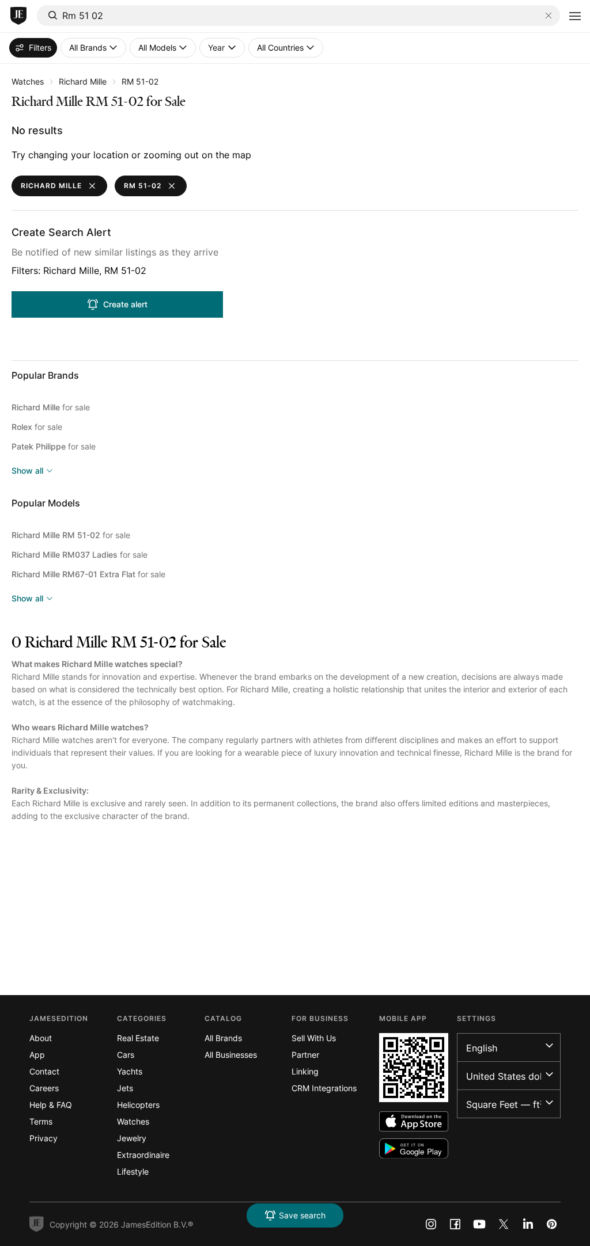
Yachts (129, 1071)
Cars (125, 1055)
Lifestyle (133, 1171)
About (40, 1038)
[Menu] (575, 16)
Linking (305, 1071)
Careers (44, 1088)
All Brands (223, 1038)
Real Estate (138, 1038)
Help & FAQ (50, 1105)
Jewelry (131, 1138)
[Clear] (548, 15)
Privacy (43, 1138)
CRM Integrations (324, 1088)
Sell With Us (314, 1038)
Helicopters (138, 1105)
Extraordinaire (143, 1155)
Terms (40, 1121)
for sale (51, 407)
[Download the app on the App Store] (413, 1121)
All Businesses (231, 1055)
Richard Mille (83, 81)
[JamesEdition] (18, 16)
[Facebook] (455, 1224)
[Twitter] (503, 1224)
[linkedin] (527, 1224)
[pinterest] (552, 1224)
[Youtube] (479, 1224)
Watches (28, 81)
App (37, 1055)
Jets (125, 1088)
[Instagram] (431, 1224)
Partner (305, 1055)
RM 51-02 (140, 81)
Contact (44, 1071)
